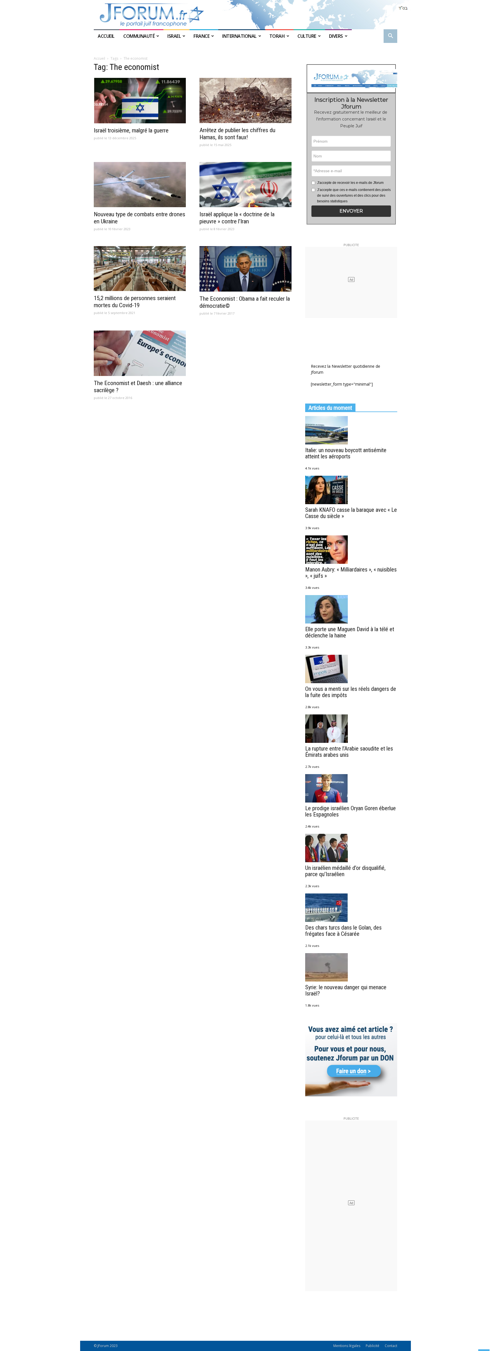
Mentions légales (346, 1345)
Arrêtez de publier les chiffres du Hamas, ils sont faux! (237, 134)
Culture (306, 36)
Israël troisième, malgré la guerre (131, 130)
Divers (336, 36)
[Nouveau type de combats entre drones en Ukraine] (140, 184)
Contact (391, 1345)
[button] (390, 36)
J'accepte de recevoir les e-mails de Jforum (350, 183)
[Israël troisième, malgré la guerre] (140, 100)
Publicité (372, 1345)
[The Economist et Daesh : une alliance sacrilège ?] (140, 353)
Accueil (106, 36)
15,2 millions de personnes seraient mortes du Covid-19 (135, 302)
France (201, 36)
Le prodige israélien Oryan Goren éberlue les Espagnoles (350, 811)
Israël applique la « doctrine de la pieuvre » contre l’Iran (236, 218)
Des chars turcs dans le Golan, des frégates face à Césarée (343, 930)
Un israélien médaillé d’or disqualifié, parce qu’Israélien (345, 871)
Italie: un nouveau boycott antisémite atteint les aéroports (345, 453)
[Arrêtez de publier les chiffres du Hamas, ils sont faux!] (245, 100)
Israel (174, 36)
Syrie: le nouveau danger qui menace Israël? (345, 990)
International (239, 36)
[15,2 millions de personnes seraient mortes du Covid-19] (140, 268)
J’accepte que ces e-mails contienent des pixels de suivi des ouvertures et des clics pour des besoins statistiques (354, 195)
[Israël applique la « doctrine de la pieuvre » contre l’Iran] (245, 184)
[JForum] (245, 14)
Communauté (139, 36)
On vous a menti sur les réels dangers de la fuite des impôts (350, 692)
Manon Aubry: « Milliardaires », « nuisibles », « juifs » (351, 572)
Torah (277, 36)
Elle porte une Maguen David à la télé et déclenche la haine (349, 632)
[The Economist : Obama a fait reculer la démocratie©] (245, 269)
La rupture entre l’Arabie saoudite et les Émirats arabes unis (349, 751)
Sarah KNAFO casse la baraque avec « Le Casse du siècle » (351, 512)
